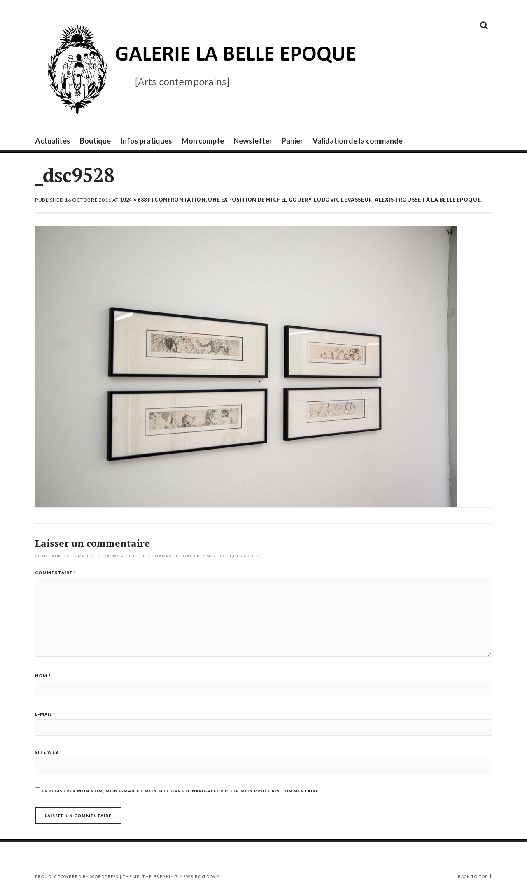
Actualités (52, 140)
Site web (46, 752)
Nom (43, 675)
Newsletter (252, 140)
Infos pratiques (146, 140)
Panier (292, 140)
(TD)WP (210, 876)
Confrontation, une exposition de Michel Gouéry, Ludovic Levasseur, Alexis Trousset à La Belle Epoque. (318, 200)
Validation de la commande (357, 140)
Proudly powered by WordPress (76, 876)
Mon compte (203, 140)
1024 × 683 (133, 200)
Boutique (95, 140)
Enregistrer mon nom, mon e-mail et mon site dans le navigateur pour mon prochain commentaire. (181, 790)
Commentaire (55, 572)
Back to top (473, 876)
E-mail (45, 713)
